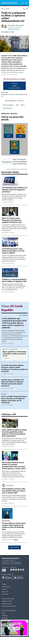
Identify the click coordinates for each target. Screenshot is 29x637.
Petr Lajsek (9, 485)
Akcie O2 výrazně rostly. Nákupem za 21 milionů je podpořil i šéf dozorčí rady (12, 220)
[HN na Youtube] (23, 570)
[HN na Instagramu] (16, 570)
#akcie (22, 105)
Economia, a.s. (12, 560)
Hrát (8, 136)
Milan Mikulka (11, 25)
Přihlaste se (21, 100)
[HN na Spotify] (21, 570)
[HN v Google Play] (7, 577)
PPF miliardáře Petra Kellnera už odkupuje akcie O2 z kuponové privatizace (14, 189)
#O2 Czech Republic (8, 105)
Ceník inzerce (5, 594)
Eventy (3, 613)
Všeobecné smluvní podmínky (9, 606)
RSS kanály (4, 618)
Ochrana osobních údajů (8, 598)
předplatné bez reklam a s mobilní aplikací (12, 94)
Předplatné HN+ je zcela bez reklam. (20, 169)
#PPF (17, 105)
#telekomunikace (7, 108)
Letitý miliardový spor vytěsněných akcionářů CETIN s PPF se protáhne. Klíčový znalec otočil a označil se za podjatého (14, 323)
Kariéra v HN (5, 591)
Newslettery (5, 615)
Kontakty (4, 584)
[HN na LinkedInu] (18, 570)
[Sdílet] (24, 9)
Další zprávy (14, 547)
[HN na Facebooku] (13, 570)
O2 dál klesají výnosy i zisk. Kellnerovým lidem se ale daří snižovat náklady (13, 251)
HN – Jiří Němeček (21, 50)
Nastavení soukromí (7, 603)
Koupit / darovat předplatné (9, 610)
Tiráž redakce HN (6, 586)
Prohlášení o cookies (7, 601)
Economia (4, 589)
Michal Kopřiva (20, 25)
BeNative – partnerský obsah (10, 349)
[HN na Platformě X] (11, 570)
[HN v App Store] (18, 577)
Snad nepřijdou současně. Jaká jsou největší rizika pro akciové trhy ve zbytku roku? (13, 491)
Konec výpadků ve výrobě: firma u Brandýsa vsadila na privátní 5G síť (14, 354)
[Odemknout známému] (27, 9)
